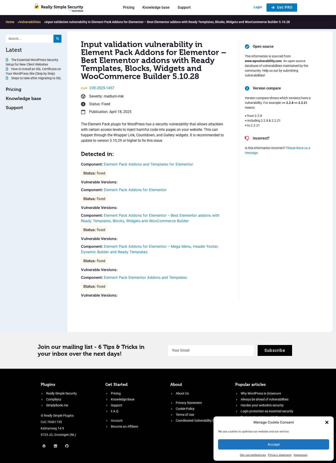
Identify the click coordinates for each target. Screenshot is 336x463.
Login (258, 7)
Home (10, 22)
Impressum (300, 455)
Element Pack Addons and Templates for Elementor (148, 164)
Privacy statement (279, 455)
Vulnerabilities (30, 22)
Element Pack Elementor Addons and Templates (145, 277)
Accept (274, 444)
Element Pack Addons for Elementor (135, 189)
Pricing (128, 7)
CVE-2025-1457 (101, 88)
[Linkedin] (55, 445)
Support (184, 7)
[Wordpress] (44, 445)
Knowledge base (156, 7)
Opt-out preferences (253, 455)
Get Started (116, 384)
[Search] (57, 39)
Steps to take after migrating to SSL (36, 78)
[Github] (67, 445)
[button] (327, 422)
